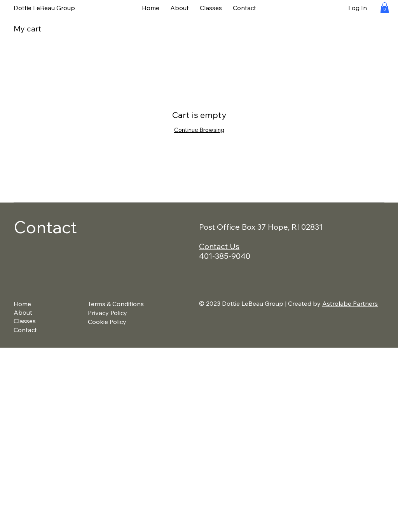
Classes (25, 321)
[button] (384, 7)
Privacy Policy (107, 313)
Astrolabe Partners (350, 303)
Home (22, 304)
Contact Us (219, 246)
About (23, 312)
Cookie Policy (107, 322)
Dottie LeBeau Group (44, 8)
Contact (25, 330)
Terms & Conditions (116, 304)
